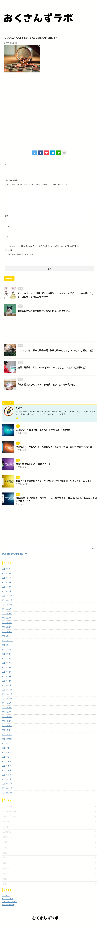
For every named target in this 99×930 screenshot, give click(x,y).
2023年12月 (7, 640)
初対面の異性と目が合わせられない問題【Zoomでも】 (44, 310)
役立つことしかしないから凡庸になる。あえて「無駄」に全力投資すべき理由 (54, 447)
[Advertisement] (49, 94)
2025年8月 (7, 613)
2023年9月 (7, 654)
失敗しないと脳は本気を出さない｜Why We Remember (43, 429)
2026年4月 (7, 582)
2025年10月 (7, 605)
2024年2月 (7, 631)
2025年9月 (7, 609)
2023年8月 (7, 658)
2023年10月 (7, 649)
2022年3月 (7, 730)
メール (8, 226)
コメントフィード (9, 901)
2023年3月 (7, 676)
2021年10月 (7, 743)
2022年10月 (7, 699)
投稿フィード (7, 898)
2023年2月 (7, 681)
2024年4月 (7, 627)
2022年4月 (7, 725)
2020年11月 (7, 788)
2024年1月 (6, 636)
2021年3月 (6, 775)
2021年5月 (6, 766)
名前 (7, 216)
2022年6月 (7, 716)
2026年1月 (6, 591)
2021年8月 (6, 752)
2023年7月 (7, 663)
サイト (7, 236)
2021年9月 (6, 748)
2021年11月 (7, 739)
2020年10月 (7, 792)
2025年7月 (7, 618)
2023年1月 (6, 685)
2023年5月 (7, 667)
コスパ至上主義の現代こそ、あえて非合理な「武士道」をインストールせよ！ (54, 481)
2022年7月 (7, 712)
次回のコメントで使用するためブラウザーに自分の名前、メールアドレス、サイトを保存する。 (43, 246)
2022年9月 (7, 703)
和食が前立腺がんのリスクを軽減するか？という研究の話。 (47, 384)
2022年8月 (7, 707)
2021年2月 (6, 779)
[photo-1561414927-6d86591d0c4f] (52, 152)
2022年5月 (7, 721)
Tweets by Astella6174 (14, 553)
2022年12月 (7, 690)
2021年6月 (6, 761)
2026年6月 (7, 573)
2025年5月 (7, 622)
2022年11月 (7, 694)
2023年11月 (7, 645)
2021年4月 (6, 770)
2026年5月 (7, 578)
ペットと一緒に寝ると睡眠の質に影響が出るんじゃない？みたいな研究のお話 (56, 350)
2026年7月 (7, 569)
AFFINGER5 (63, 926)
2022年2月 (7, 734)
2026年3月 (7, 587)
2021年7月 (6, 757)
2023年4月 (7, 672)
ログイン (6, 895)
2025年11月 (7, 600)
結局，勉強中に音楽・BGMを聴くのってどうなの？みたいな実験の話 (52, 367)
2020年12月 (7, 784)
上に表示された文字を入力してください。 (21, 254)
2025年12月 (7, 596)
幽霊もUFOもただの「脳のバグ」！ (33, 464)
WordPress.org (8, 904)
